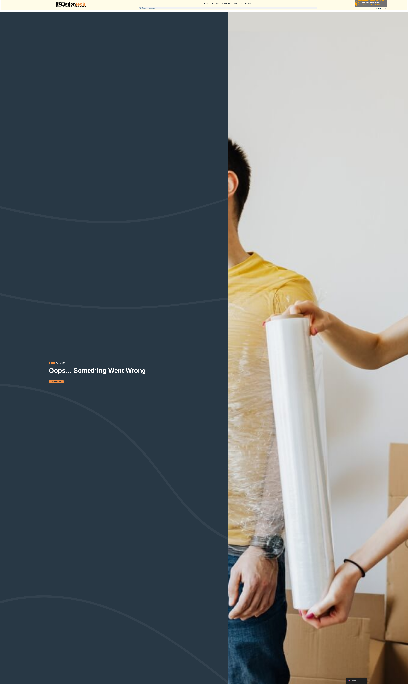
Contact (248, 3)
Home (206, 3)
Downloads (237, 3)
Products (215, 3)
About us (226, 3)
